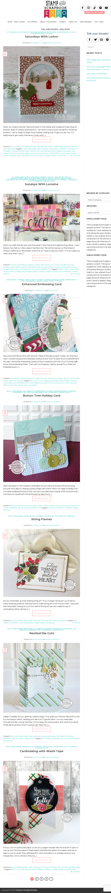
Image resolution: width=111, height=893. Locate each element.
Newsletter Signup (95, 12)
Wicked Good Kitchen (58, 155)
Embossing (54, 380)
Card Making (25, 32)
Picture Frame (64, 153)
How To (67, 177)
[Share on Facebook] (89, 39)
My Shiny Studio (43, 153)
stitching (6, 510)
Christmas (44, 149)
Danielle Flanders (53, 402)
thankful (42, 623)
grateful (30, 623)
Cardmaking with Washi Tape (41, 751)
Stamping (49, 33)
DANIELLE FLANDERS (64, 508)
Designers (35, 177)
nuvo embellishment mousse (23, 383)
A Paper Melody (27, 149)
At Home (10, 32)
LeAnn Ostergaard (54, 43)
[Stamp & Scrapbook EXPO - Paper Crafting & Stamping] (55, 9)
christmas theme (9, 271)
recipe (19, 155)
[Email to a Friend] (101, 39)
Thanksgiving (50, 623)
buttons (50, 508)
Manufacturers (17, 178)
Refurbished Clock (28, 155)
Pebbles (37, 383)
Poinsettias (12, 155)
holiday (5, 153)
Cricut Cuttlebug (44, 380)
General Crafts (46, 177)
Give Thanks (23, 623)
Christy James (53, 149)
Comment (76, 623)
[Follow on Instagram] (88, 8)
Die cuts (40, 151)
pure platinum (45, 383)
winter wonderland (30, 385)
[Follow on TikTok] (94, 8)
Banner (13, 869)
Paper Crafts (41, 178)
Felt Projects (28, 391)
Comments (75, 155)
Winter (20, 385)
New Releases (30, 178)
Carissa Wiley (73, 269)
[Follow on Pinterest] (100, 8)
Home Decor (13, 153)
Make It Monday (44, 279)
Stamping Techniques (38, 179)
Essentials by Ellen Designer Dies (54, 151)
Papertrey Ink (63, 869)
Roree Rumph (54, 290)
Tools (51, 281)
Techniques (72, 179)
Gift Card (99, 22)
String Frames (41, 519)
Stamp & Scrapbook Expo (45, 267)
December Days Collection (26, 151)
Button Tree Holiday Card (41, 395)
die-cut (63, 738)
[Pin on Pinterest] (107, 39)
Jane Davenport (27, 271)
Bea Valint (37, 149)
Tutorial (58, 281)
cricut (36, 380)
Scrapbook (49, 271)
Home (10, 22)
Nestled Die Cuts (41, 633)
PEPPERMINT (54, 153)
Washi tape (72, 869)
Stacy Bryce (39, 155)
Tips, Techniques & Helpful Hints (41, 181)
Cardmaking (24, 869)
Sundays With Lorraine (56, 179)
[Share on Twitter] (95, 39)
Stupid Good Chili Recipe (62, 271)
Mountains (33, 153)
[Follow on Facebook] (82, 8)
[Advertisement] (42, 166)
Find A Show (19, 22)
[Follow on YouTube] (106, 8)
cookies (14, 151)
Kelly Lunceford (38, 271)
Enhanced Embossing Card (41, 284)
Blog (17, 32)
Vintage (47, 155)
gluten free (71, 151)
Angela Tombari (63, 269)
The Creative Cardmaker (33, 392)
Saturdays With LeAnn (47, 32)
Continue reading (42, 139)
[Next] (51, 879)
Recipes (34, 32)
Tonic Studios (12, 385)
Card (31, 380)
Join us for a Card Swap (97, 74)
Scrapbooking (63, 32)
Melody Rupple (24, 153)
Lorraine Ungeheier (52, 190)
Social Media (60, 178)
